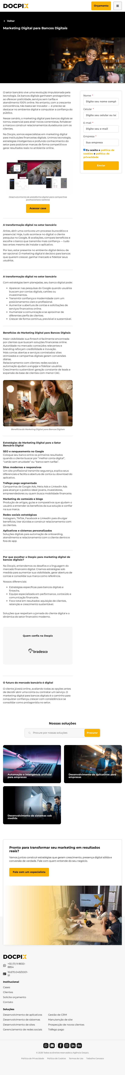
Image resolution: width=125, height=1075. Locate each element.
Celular (87, 109)
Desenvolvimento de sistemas (21, 1019)
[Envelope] (52, 1045)
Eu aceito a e (98, 154)
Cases (6, 987)
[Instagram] (66, 1045)
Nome (87, 95)
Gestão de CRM (57, 1014)
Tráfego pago (56, 1029)
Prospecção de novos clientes (66, 1024)
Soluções (8, 1009)
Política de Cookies (56, 1058)
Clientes (8, 992)
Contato (8, 1002)
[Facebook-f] (60, 1045)
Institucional (11, 981)
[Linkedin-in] (73, 1045)
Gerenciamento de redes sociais (22, 1029)
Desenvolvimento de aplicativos (22, 1014)
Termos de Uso (76, 1058)
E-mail (87, 122)
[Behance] (79, 1045)
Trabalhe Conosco (95, 1058)
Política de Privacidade (32, 1058)
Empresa (89, 136)
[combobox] (54, 732)
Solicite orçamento (14, 997)
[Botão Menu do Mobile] (117, 6)
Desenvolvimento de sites (19, 1024)
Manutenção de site (60, 1019)
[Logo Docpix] (16, 6)
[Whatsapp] (45, 1045)
